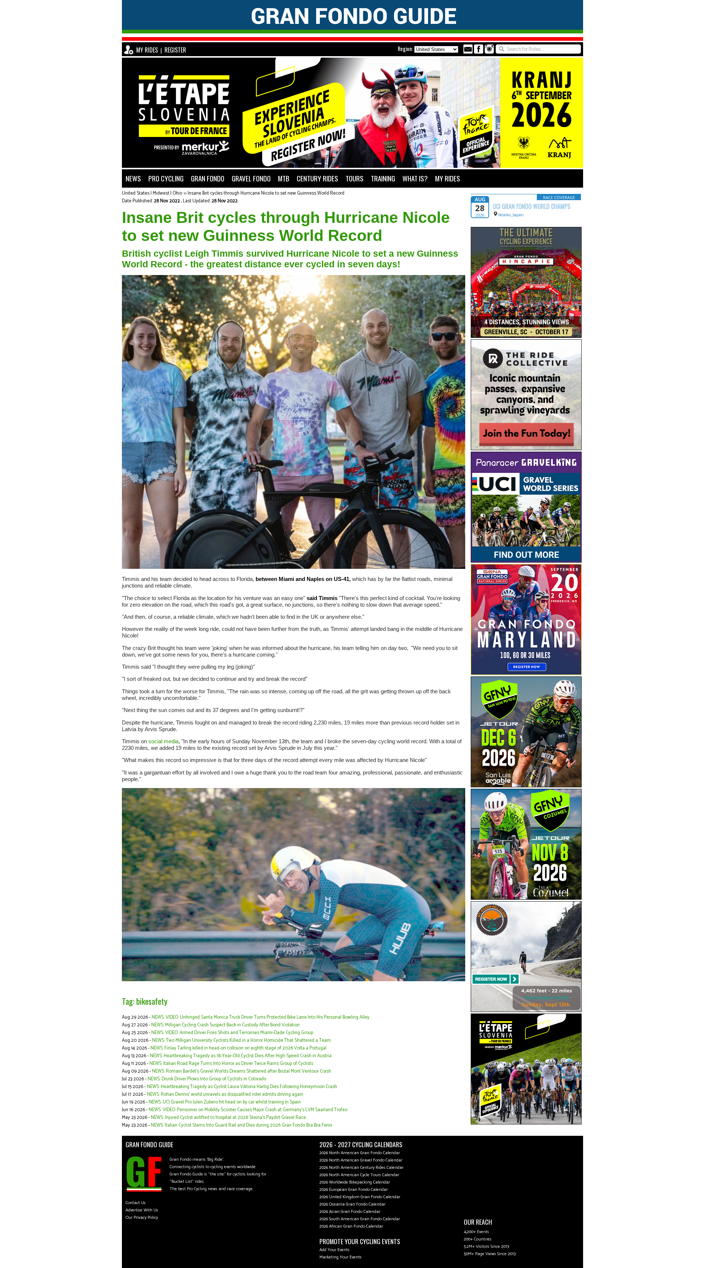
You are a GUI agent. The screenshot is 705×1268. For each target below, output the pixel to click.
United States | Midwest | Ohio (152, 193)
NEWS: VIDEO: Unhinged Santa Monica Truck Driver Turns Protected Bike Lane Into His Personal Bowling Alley (260, 1017)
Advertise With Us (142, 1210)
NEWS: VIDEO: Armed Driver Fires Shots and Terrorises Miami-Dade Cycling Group (232, 1033)
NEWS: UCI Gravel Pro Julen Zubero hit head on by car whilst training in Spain (225, 1102)
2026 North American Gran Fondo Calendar (359, 1152)
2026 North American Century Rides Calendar (361, 1167)
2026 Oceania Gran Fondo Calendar (352, 1204)
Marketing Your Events (340, 1257)
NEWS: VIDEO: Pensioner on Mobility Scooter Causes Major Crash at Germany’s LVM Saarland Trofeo (248, 1110)
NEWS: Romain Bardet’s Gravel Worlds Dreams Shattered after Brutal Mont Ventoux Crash (241, 1071)
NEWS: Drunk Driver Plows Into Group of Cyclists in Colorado (207, 1079)
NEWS (133, 178)
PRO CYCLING (166, 178)
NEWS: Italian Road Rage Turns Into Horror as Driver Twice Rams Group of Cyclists (231, 1063)
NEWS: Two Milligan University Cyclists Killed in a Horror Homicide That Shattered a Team (241, 1040)
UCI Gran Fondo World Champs (531, 206)
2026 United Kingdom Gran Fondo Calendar (359, 1196)
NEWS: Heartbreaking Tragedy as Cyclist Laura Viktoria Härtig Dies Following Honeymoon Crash (242, 1087)
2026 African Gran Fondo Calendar (351, 1226)
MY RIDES (147, 50)
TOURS (355, 178)
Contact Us (136, 1202)
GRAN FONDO (207, 178)
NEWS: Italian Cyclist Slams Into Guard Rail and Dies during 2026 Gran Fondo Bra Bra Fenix (241, 1125)
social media (163, 741)
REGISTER (175, 50)
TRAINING (383, 178)
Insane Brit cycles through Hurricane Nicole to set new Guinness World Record (266, 193)
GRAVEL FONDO (251, 178)
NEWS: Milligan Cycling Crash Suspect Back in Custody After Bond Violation (225, 1025)
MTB (283, 178)
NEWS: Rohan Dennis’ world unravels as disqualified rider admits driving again (225, 1094)
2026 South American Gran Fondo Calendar (359, 1218)
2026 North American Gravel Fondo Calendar (360, 1160)
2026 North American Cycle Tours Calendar (359, 1174)
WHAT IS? (415, 178)
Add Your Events (334, 1249)
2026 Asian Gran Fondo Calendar (349, 1211)
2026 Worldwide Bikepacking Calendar (354, 1182)
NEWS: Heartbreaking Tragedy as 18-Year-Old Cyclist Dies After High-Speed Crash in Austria (241, 1056)
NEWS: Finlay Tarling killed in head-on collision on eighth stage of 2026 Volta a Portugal (238, 1048)
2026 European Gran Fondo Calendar (353, 1189)
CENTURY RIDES (317, 178)
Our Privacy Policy (142, 1217)
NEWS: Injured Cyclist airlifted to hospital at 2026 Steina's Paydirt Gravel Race (228, 1117)
